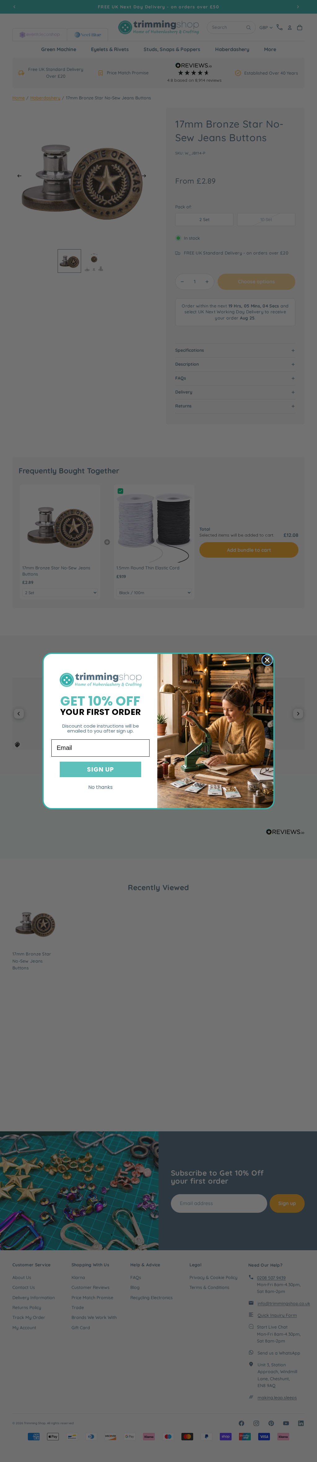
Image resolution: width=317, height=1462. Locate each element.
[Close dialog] (267, 660)
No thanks (100, 787)
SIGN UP (100, 769)
